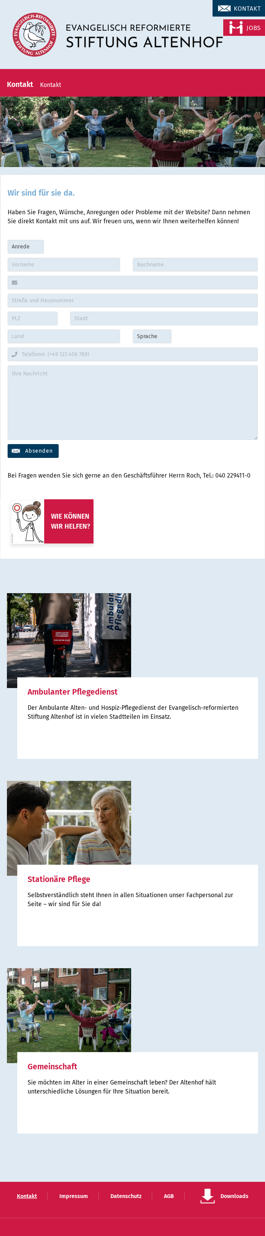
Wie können (70, 516)
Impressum (73, 1196)
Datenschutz (125, 1196)
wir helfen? (70, 526)
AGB (169, 1196)
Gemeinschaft (52, 1066)
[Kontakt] (238, 9)
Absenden (39, 451)
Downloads (234, 1196)
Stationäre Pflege (59, 879)
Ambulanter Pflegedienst (73, 692)
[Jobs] (238, 29)
